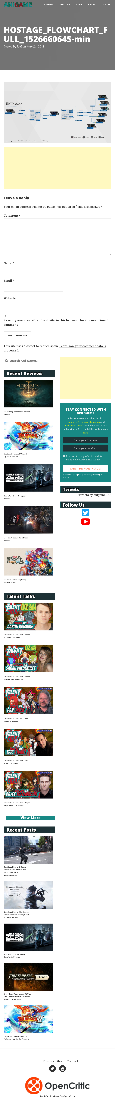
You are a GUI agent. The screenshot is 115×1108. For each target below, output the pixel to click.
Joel (19, 46)
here (85, 432)
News (79, 4)
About (92, 4)
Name (9, 263)
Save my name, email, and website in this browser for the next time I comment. (56, 322)
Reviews (48, 4)
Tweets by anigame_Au (94, 495)
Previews (64, 4)
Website (10, 298)
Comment (12, 215)
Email (9, 280)
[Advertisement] (57, 168)
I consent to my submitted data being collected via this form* (84, 458)
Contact (107, 4)
